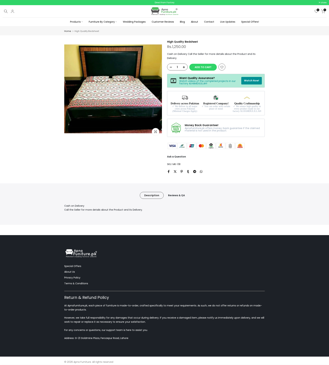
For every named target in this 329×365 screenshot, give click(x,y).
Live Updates (227, 22)
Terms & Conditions (76, 284)
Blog (182, 22)
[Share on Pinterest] (181, 172)
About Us (69, 272)
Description (151, 196)
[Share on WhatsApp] (201, 172)
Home (67, 32)
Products (75, 22)
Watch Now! (251, 81)
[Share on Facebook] (168, 172)
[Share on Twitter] (175, 172)
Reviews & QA (176, 196)
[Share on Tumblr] (188, 172)
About (194, 22)
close (7, 3)
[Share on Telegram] (194, 172)
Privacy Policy (72, 278)
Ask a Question (176, 157)
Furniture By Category (102, 22)
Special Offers (72, 266)
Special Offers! (250, 22)
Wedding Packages (134, 22)
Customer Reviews (163, 22)
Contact (209, 22)
